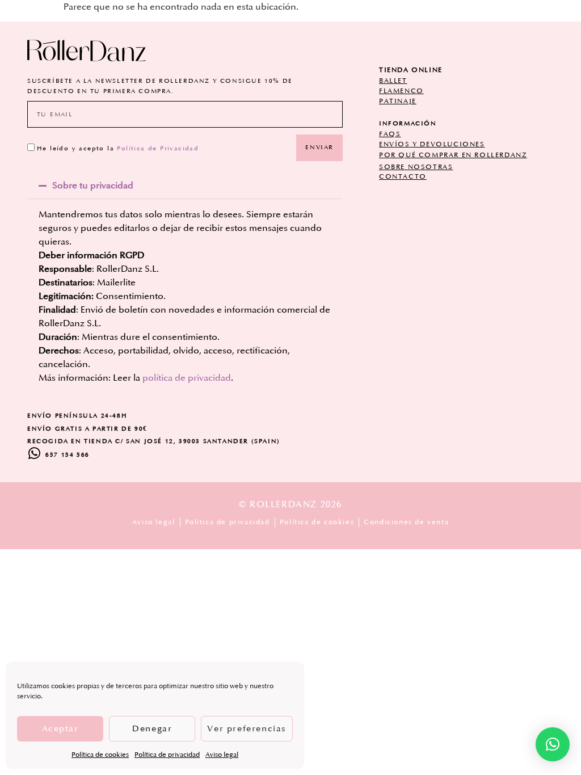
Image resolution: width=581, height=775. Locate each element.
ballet (393, 81)
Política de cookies (100, 755)
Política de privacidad (167, 755)
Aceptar (60, 728)
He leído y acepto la (118, 149)
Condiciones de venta (406, 522)
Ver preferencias (247, 728)
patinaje (397, 101)
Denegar (152, 728)
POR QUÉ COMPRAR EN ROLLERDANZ (453, 155)
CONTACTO (403, 176)
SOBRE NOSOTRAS (416, 167)
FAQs (390, 134)
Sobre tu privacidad (92, 185)
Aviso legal (221, 755)
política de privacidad (186, 378)
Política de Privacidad (158, 149)
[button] (185, 185)
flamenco (401, 91)
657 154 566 (67, 455)
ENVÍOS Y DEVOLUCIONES (432, 144)
